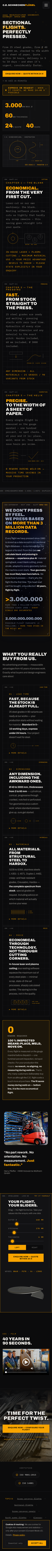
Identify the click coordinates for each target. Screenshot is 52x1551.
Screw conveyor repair (24, 1511)
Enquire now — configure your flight (26, 1429)
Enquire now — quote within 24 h (24, 74)
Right (35, 1247)
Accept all (37, 1543)
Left (17, 1247)
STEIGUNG (26, 1228)
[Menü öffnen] (46, 5)
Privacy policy (19, 1535)
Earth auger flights (15, 1517)
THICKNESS (26, 1237)
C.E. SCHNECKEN (19, 5)
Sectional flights (23, 1505)
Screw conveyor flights (29, 1499)
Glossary (37, 1517)
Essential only (15, 1543)
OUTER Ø (26, 1220)
